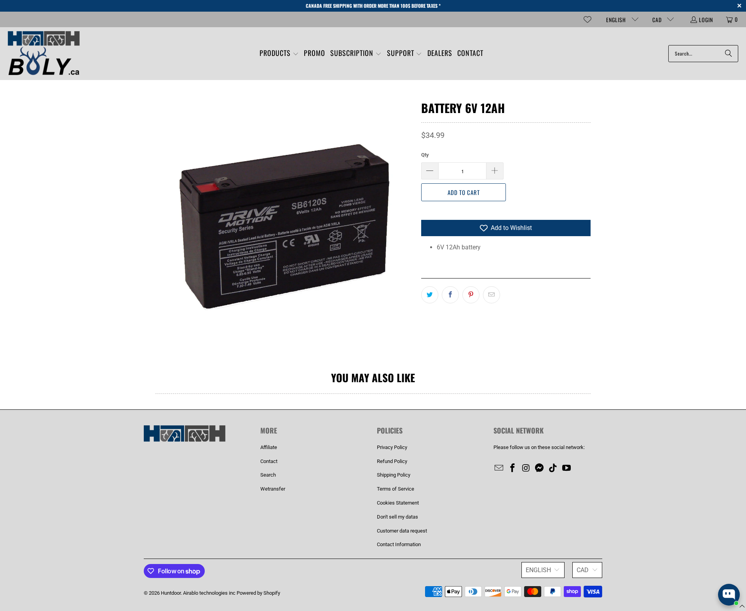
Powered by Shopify (258, 593)
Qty (425, 155)
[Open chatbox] (729, 595)
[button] (279, 54)
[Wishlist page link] (587, 19)
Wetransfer (272, 489)
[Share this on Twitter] (429, 294)
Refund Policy (392, 461)
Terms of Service (395, 489)
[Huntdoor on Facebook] (513, 468)
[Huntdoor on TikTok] (553, 468)
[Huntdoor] (44, 53)
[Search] (728, 53)
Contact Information (399, 544)
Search (268, 475)
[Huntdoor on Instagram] (526, 468)
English (616, 20)
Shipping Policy (393, 475)
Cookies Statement (398, 503)
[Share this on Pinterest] (470, 294)
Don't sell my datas (397, 517)
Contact (268, 461)
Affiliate (268, 447)
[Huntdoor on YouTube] (566, 468)
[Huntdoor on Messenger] (540, 468)
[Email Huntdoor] (499, 468)
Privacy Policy (392, 447)
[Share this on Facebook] (450, 294)
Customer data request (402, 531)
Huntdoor (171, 593)
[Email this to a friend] (491, 294)
